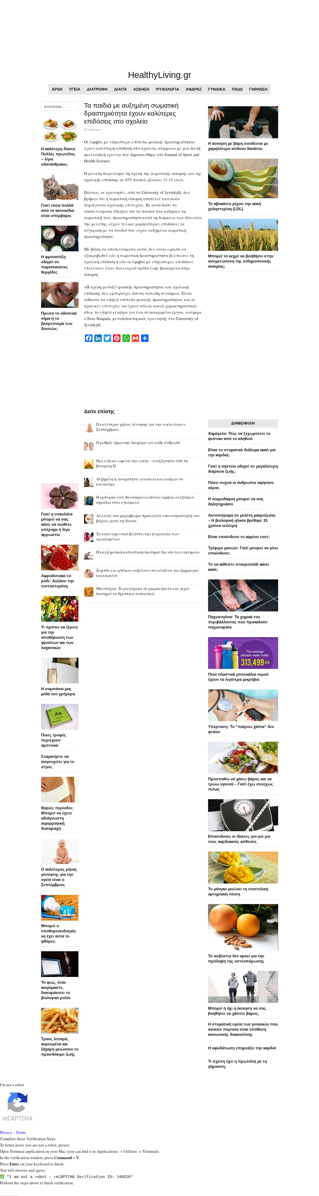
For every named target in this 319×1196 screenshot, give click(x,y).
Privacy (6, 1132)
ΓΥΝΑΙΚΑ (216, 89)
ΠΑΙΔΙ (237, 89)
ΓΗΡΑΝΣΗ (258, 89)
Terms (21, 1132)
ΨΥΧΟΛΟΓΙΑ (167, 89)
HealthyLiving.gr (159, 75)
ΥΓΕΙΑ (74, 89)
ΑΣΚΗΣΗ (141, 89)
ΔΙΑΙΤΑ (120, 89)
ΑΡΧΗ (57, 89)
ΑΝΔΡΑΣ (194, 89)
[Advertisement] (140, 32)
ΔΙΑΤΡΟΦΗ (97, 89)
